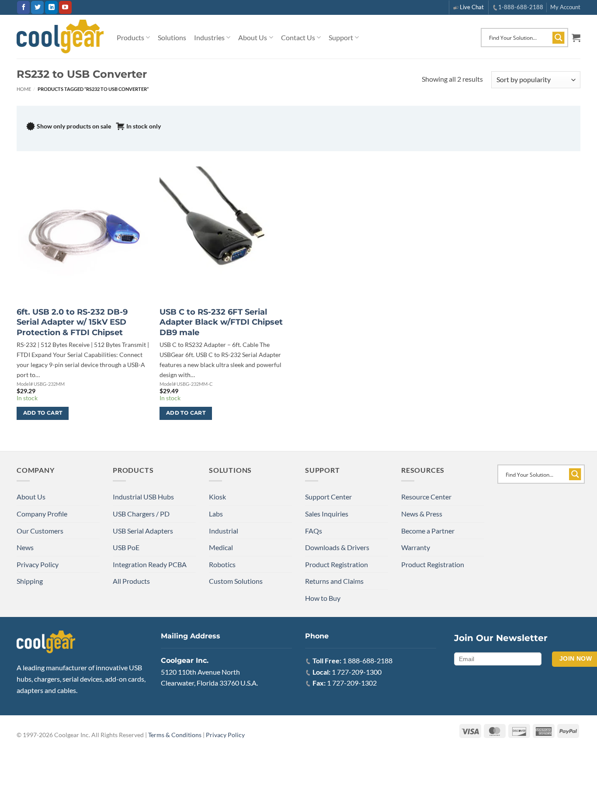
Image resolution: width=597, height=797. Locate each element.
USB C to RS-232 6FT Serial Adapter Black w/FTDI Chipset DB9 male (221, 322)
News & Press (421, 513)
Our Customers (40, 531)
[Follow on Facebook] (23, 7)
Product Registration (336, 564)
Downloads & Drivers (337, 547)
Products (130, 37)
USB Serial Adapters (143, 531)
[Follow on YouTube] (65, 7)
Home (24, 89)
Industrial (223, 531)
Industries (209, 37)
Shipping (30, 581)
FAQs (313, 531)
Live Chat (472, 6)
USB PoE (126, 547)
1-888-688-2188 (520, 6)
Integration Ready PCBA (150, 564)
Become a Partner (428, 531)
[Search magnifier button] (558, 37)
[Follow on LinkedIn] (51, 7)
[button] (576, 37)
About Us (252, 37)
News (25, 547)
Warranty (415, 547)
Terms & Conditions (174, 734)
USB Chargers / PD (141, 513)
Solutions (172, 37)
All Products (131, 581)
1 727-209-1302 (352, 683)
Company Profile (42, 513)
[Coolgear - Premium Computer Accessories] (60, 37)
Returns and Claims (334, 581)
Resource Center (426, 496)
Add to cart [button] (42, 413)
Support (341, 37)
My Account (565, 6)
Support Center (328, 496)
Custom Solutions (236, 581)
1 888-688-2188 (367, 660)
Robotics (222, 564)
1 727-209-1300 (357, 672)
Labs (216, 513)
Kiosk (217, 496)
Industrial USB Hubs (143, 496)
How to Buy (322, 598)
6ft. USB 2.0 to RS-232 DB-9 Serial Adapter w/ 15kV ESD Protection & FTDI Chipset (72, 322)
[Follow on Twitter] (37, 7)
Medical (221, 547)
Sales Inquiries (326, 513)
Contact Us (298, 37)
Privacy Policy (38, 564)
